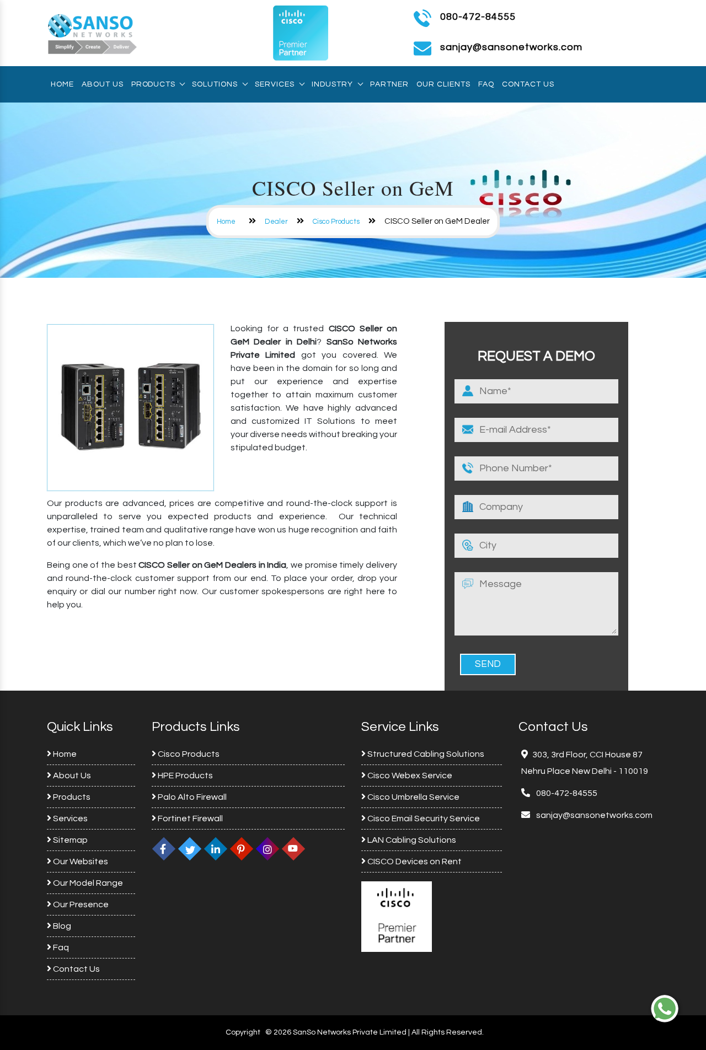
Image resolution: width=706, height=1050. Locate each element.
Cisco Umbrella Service (412, 797)
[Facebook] (163, 848)
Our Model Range (87, 883)
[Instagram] (267, 848)
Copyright (243, 1032)
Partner (389, 84)
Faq (486, 84)
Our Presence (80, 904)
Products (153, 84)
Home (62, 84)
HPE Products (184, 775)
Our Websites (79, 861)
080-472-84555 (478, 17)
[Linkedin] (215, 848)
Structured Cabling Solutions (425, 754)
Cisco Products (336, 221)
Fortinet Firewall (189, 818)
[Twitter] (189, 848)
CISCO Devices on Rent (414, 861)
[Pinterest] (241, 848)
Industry (332, 84)
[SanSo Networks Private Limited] (92, 32)
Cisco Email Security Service (423, 818)
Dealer (276, 221)
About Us (103, 84)
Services (275, 84)
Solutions (215, 84)
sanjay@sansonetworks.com (593, 815)
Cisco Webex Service (409, 775)
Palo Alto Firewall (191, 797)
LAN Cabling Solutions (411, 840)
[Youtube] (293, 848)
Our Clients (443, 84)
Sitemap (69, 840)
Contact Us (528, 84)
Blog (61, 926)
